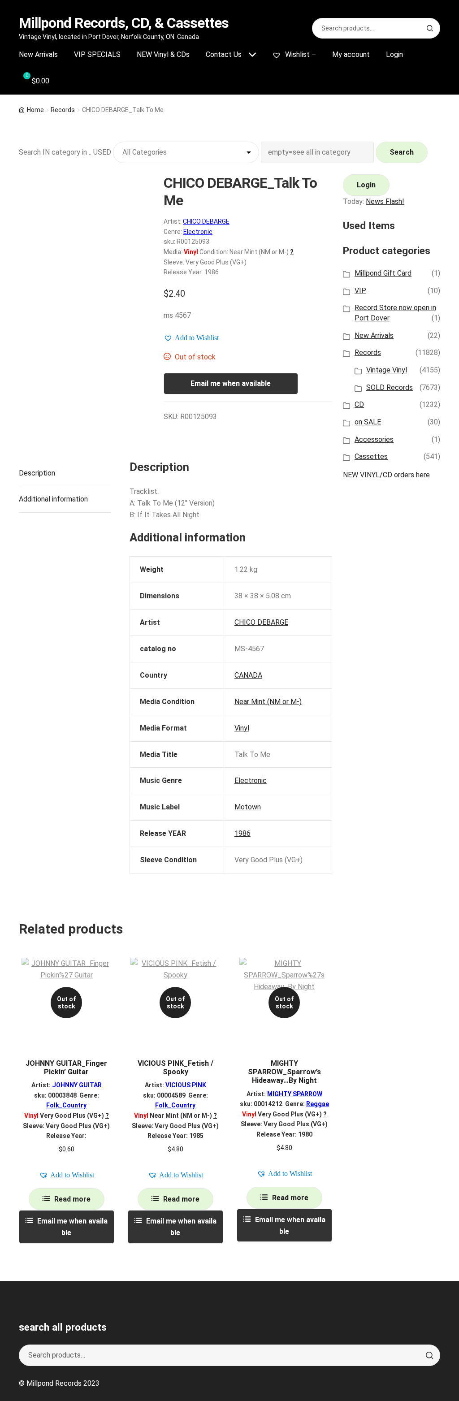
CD (359, 404)
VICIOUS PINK (185, 1085)
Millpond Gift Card (383, 273)
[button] (191, 338)
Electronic (197, 231)
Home (35, 109)
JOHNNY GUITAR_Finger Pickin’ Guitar (66, 1067)
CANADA (248, 675)
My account (351, 54)
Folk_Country (66, 1105)
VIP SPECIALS (97, 54)
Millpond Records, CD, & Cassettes (124, 22)
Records (63, 109)
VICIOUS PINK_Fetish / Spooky (175, 1067)
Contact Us (224, 54)
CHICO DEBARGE (206, 221)
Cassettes (371, 456)
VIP (360, 290)
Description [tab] (37, 473)
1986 (242, 833)
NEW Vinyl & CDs (163, 54)
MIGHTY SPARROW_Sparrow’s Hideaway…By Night (284, 1072)
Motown (247, 807)
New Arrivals (38, 54)
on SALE (368, 422)
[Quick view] (104, 972)
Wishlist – (299, 54)
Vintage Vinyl (386, 370)
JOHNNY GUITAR (77, 1085)
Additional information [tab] (53, 499)
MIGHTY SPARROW (294, 1094)
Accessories (374, 439)
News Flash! (385, 201)
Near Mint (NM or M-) (268, 701)
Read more (72, 1199)
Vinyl (241, 728)
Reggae (317, 1103)
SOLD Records (389, 387)
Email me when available (231, 383)
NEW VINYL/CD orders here (386, 475)
